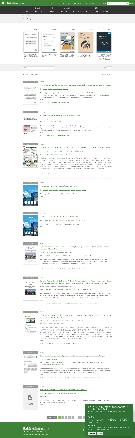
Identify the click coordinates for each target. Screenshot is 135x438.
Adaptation (63, 102)
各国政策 (52, 11)
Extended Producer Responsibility (77, 268)
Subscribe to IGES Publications (103, 75)
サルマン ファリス (57, 89)
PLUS (68, 377)
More (41, 99)
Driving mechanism (88, 377)
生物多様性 (67, 8)
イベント (74, 3)
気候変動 (37, 8)
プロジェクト (83, 3)
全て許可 (99, 433)
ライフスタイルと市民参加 (100, 11)
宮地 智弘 (51, 323)
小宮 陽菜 (62, 323)
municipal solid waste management (55, 303)
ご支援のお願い (101, 3)
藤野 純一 (45, 323)
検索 (127, 2)
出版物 (68, 3)
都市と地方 (64, 11)
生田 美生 (84, 190)
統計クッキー (93, 425)
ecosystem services (51, 377)
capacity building (69, 303)
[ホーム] (18, 3)
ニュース (61, 3)
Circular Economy (64, 268)
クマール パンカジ (67, 362)
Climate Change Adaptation (53, 102)
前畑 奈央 (56, 154)
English (131, 3)
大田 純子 (51, 154)
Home (80, 429)
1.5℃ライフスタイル (52, 173)
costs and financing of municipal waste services (85, 303)
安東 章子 (62, 154)
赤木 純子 (45, 154)
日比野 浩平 (62, 190)
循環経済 (96, 8)
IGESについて (53, 3)
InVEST (64, 377)
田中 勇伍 (56, 323)
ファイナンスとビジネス (80, 11)
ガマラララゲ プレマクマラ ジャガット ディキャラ (55, 255)
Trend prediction (97, 377)
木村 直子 (50, 89)
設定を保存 (92, 433)
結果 (105, 67)
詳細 (89, 413)
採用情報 (92, 3)
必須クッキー (93, 417)
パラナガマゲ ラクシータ (75, 255)
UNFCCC (69, 102)
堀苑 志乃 (67, 154)
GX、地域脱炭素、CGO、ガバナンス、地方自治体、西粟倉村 (62, 343)
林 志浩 (50, 190)
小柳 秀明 (45, 396)
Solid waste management (53, 268)
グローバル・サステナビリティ (35, 11)
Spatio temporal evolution (76, 377)
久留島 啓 (65, 89)
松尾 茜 (45, 89)
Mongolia (59, 377)
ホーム (24, 15)
